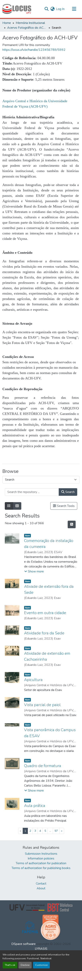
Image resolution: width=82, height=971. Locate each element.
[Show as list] (9, 506)
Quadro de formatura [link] (42, 765)
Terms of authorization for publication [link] (41, 863)
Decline (25, 965)
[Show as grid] (17, 506)
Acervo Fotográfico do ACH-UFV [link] (27, 27)
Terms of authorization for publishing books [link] (41, 868)
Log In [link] (60, 9)
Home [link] (6, 23)
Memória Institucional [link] (30, 23)
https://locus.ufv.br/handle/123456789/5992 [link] (33, 50)
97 (56, 831)
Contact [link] (41, 883)
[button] (16, 9)
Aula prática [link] (34, 805)
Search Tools (65, 506)
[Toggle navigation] (74, 9)
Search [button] (69, 492)
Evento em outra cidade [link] (45, 612)
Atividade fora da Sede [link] (44, 633)
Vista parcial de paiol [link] (42, 704)
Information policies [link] (41, 858)
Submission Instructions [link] (41, 853)
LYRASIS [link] (41, 949)
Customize (41, 965)
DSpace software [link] (23, 944)
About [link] (41, 888)
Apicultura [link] (33, 679)
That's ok (10, 965)
